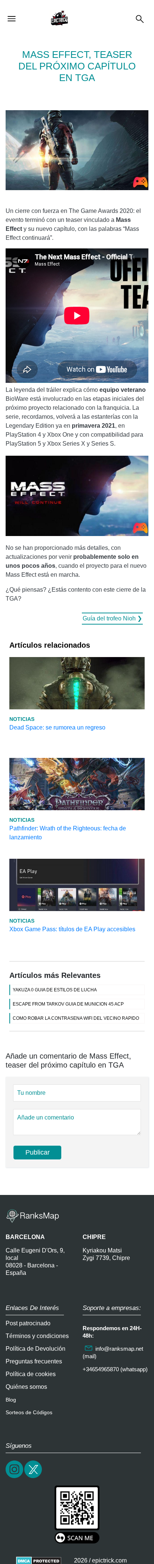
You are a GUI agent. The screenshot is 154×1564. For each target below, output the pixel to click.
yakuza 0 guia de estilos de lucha (55, 989)
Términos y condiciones (37, 1336)
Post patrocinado (28, 1323)
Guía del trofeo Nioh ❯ (112, 618)
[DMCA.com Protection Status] (38, 1560)
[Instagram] (15, 1477)
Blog (11, 1400)
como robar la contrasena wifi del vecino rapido (76, 1018)
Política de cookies (31, 1374)
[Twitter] (33, 1477)
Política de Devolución (35, 1348)
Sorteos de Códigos (29, 1412)
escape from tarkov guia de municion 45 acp (68, 1004)
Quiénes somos (26, 1387)
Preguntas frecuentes (34, 1361)
